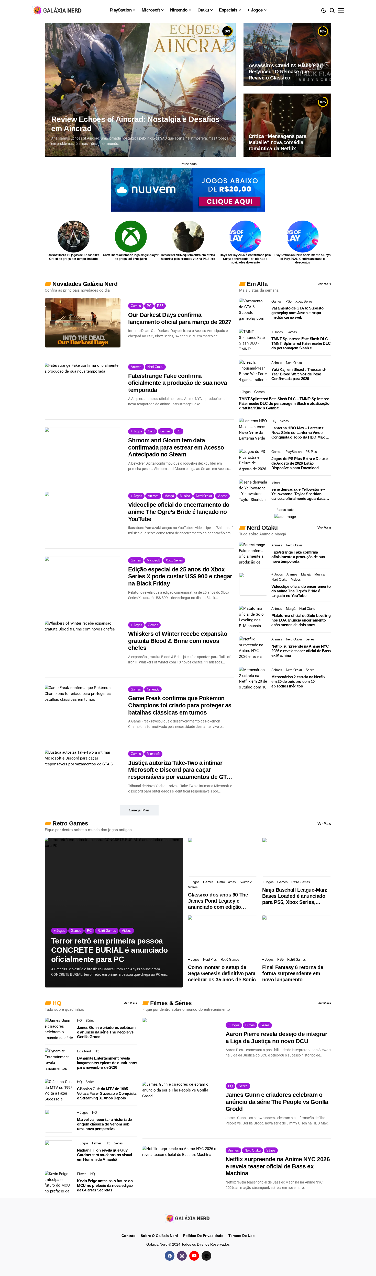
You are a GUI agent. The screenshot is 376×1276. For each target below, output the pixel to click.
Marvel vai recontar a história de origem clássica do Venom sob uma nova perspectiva (104, 1124)
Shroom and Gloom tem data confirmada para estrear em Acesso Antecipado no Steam (176, 447)
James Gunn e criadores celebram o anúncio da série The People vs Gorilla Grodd (106, 1032)
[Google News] (206, 1256)
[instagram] (182, 1256)
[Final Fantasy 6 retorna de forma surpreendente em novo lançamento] (296, 934)
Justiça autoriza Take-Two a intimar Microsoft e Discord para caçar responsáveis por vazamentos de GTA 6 (179, 770)
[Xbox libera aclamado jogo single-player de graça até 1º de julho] (131, 236)
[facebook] (169, 1256)
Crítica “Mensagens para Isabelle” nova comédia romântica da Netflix (277, 142)
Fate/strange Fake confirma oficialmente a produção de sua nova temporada (177, 383)
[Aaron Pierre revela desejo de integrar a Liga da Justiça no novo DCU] (180, 1042)
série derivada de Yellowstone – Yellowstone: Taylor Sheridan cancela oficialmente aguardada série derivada (298, 494)
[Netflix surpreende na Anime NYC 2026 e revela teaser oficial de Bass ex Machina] (253, 647)
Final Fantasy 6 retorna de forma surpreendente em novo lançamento (292, 973)
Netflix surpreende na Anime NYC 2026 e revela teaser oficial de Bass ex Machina (301, 651)
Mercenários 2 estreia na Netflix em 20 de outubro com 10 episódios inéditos (298, 681)
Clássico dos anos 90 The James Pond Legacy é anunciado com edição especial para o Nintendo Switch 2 (218, 901)
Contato (128, 1236)
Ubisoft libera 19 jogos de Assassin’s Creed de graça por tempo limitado (73, 256)
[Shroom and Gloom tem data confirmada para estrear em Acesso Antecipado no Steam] (82, 451)
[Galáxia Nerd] (57, 10)
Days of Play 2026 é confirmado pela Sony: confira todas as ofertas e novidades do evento (245, 258)
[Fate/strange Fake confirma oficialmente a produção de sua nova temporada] (82, 387)
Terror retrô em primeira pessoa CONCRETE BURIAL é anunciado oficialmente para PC (109, 950)
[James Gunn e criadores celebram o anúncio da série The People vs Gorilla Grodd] (59, 1029)
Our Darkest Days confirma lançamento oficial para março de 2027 (179, 318)
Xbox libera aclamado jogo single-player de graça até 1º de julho (131, 256)
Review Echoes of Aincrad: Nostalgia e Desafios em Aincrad (135, 124)
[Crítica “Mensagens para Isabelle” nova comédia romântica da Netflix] (287, 125)
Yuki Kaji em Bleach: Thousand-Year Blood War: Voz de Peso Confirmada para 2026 (298, 374)
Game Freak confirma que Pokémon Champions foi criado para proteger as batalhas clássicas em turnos (179, 705)
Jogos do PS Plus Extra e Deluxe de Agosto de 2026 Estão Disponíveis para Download (299, 463)
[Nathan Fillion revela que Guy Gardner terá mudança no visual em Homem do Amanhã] (59, 1151)
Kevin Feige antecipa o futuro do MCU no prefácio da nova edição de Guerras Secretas (105, 1185)
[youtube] (194, 1256)
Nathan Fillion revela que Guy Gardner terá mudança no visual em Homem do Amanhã (104, 1155)
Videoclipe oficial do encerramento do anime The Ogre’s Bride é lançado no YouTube (178, 511)
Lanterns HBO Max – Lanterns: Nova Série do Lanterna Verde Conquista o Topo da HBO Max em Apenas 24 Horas (301, 433)
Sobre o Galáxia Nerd (159, 1236)
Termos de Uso (241, 1236)
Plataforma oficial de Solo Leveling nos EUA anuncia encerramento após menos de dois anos (301, 620)
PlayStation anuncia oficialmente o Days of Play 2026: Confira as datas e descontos (302, 258)
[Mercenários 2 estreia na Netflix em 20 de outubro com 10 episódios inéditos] (253, 678)
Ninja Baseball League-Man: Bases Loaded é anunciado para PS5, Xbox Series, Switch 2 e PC (295, 896)
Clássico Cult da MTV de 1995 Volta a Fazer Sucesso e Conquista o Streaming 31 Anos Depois (106, 1093)
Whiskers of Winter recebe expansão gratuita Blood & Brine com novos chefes (177, 640)
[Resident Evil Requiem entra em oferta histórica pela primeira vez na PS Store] (188, 236)
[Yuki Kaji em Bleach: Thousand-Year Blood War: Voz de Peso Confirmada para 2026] (253, 371)
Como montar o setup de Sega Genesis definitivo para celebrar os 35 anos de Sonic (222, 973)
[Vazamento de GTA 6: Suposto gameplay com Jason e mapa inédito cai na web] (253, 309)
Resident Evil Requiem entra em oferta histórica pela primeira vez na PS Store (188, 256)
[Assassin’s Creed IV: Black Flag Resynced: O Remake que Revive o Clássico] (287, 54)
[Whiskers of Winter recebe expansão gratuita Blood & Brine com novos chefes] (82, 645)
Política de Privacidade (203, 1236)
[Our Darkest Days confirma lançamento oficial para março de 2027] (82, 322)
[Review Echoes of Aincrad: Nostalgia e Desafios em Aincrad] (140, 90)
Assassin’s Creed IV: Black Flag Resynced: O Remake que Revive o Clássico (286, 72)
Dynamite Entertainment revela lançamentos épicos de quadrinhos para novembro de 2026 (107, 1063)
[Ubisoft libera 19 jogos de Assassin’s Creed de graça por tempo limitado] (74, 236)
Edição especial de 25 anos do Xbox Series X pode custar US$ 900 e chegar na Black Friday (180, 576)
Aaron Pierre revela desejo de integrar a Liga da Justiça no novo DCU (276, 1037)
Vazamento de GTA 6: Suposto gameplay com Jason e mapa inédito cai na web (297, 312)
